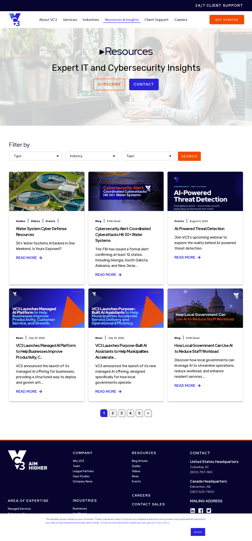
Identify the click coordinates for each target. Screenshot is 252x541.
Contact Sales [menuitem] (148, 504)
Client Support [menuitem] (157, 19)
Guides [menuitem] (136, 466)
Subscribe (109, 84)
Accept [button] (198, 532)
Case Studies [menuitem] (81, 476)
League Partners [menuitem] (83, 471)
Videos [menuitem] (136, 471)
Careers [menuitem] (180, 19)
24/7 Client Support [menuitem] (219, 5)
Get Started (226, 19)
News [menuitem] (135, 476)
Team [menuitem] (76, 466)
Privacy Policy (162, 522)
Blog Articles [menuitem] (140, 461)
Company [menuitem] (83, 453)
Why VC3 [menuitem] (78, 461)
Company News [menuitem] (83, 481)
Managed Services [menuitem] (19, 509)
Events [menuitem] (136, 481)
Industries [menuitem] (91, 19)
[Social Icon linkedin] (192, 510)
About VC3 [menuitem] (48, 19)
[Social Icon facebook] (199, 510)
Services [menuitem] (70, 19)
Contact (144, 84)
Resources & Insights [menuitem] (122, 19)
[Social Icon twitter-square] (207, 510)
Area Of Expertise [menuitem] (28, 501)
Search (189, 156)
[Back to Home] (14, 19)
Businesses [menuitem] (80, 508)
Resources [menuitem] (144, 453)
